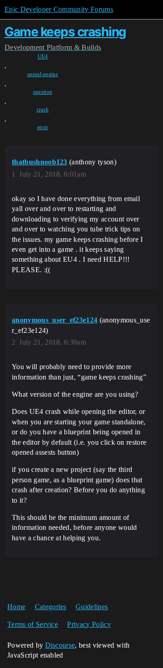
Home (16, 606)
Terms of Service (32, 624)
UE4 (43, 56)
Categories (51, 606)
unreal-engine (42, 74)
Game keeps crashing (65, 31)
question (43, 92)
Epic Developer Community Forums (59, 9)
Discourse (60, 645)
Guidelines (92, 606)
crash (43, 109)
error (42, 127)
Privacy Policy (88, 624)
